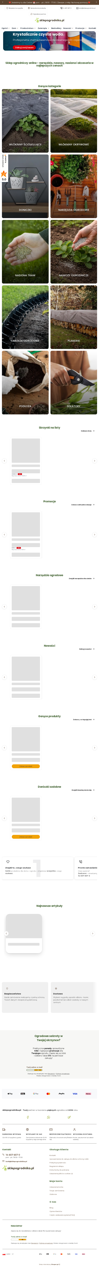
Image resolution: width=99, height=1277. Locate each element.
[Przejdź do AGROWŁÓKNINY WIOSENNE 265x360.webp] (73, 121)
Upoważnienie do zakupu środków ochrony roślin (69, 1159)
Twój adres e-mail (34, 1067)
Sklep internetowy (48, 1264)
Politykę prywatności (63, 1074)
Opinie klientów (56, 1211)
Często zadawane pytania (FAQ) (62, 1215)
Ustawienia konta (56, 1187)
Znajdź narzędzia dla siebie (80, 578)
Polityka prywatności (58, 1163)
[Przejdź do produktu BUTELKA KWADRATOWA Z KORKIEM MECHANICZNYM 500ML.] (26, 675)
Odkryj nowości (85, 649)
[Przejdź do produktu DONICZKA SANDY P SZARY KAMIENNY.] (26, 816)
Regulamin (51, 1074)
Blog (51, 1208)
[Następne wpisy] (92, 933)
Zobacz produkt (25, 766)
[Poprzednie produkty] (4, 460)
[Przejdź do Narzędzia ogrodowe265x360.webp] (73, 186)
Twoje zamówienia (57, 1191)
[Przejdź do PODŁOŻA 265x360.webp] (25, 382)
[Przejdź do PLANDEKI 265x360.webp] (73, 317)
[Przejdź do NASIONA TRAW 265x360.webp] (25, 252)
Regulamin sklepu (57, 1166)
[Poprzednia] (2, 2)
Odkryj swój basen (24, 47)
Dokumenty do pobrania (59, 1170)
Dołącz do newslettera (38, 1070)
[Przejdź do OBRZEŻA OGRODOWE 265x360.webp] (25, 317)
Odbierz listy (86, 431)
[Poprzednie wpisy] (6, 933)
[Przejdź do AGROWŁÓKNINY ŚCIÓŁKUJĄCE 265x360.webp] (25, 121)
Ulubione (53, 1194)
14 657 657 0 (67, 8)
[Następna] (96, 2)
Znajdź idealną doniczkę (82, 790)
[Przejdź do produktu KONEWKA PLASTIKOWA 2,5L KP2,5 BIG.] (26, 605)
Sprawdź (25, 151)
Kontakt (53, 1155)
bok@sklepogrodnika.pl (87, 8)
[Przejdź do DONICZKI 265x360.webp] (25, 186)
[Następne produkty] (94, 460)
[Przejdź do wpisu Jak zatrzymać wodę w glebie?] (24, 926)
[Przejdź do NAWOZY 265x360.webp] (73, 252)
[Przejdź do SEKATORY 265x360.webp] (73, 382)
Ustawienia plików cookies (60, 1173)
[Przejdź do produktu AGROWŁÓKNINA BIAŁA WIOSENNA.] (26, 746)
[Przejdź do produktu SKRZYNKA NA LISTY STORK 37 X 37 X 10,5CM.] (26, 457)
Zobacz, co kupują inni (82, 719)
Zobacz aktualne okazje (81, 505)
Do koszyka (25, 481)
